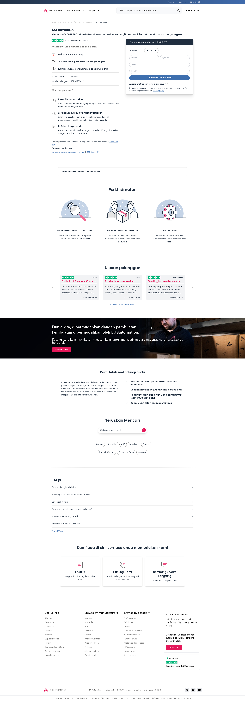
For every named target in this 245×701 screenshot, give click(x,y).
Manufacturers (74, 10)
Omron (146, 444)
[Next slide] (189, 287)
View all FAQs (57, 531)
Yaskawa (142, 452)
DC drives (128, 622)
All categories (130, 655)
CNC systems (130, 618)
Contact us (182, 2)
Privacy (48, 643)
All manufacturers (92, 651)
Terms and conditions (55, 647)
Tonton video (61, 349)
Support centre (52, 639)
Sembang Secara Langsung (64, 152)
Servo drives (129, 651)
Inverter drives (130, 639)
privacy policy (158, 91)
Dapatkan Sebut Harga (160, 77)
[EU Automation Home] (52, 10)
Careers (48, 630)
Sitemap (48, 634)
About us (171, 2)
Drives (127, 626)
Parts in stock (90, 655)
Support (92, 10)
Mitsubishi (133, 444)
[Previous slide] (56, 287)
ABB (123, 444)
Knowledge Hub (52, 655)
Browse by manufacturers (70, 22)
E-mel (81, 152)
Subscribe (173, 647)
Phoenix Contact (106, 452)
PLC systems (130, 647)
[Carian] (179, 10)
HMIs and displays (132, 634)
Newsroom (50, 626)
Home (54, 22)
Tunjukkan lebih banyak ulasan (122, 304)
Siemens (88, 22)
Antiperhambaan (52, 651)
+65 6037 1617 (94, 152)
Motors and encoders (134, 643)
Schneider (112, 444)
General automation (133, 630)
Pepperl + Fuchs (126, 452)
